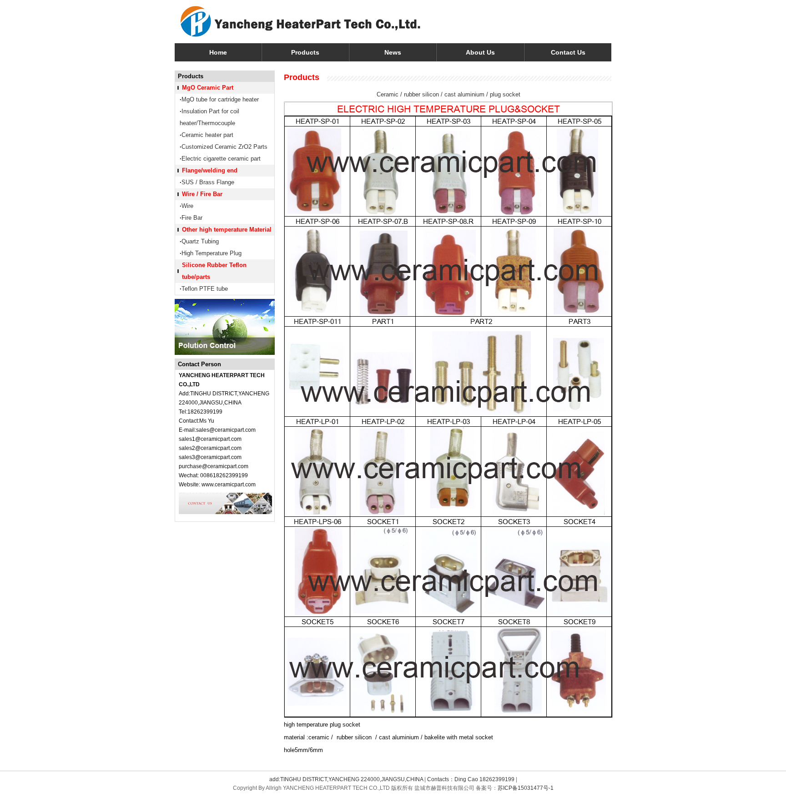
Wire (187, 205)
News (392, 52)
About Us (480, 52)
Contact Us (568, 52)
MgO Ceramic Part (207, 87)
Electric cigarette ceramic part (221, 158)
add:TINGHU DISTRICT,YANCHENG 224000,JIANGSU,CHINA (346, 779)
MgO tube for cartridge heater (220, 99)
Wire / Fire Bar (202, 194)
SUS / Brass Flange (207, 182)
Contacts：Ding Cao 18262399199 (470, 779)
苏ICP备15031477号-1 (526, 788)
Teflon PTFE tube (204, 288)
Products (305, 52)
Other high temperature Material (227, 229)
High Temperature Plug (211, 253)
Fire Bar (191, 217)
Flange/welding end (209, 170)
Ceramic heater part (207, 134)
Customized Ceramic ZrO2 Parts (224, 146)
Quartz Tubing (200, 241)
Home (218, 52)
